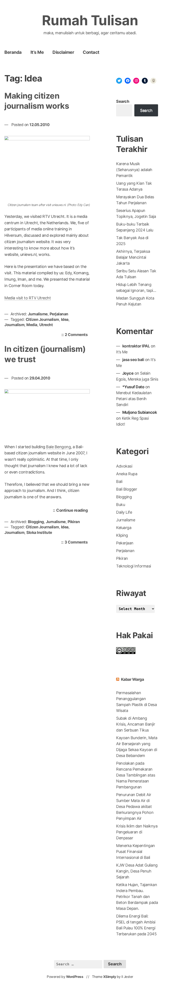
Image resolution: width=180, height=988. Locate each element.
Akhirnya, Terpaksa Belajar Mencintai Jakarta (133, 257)
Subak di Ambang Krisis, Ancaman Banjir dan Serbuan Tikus (135, 724)
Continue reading (73, 511)
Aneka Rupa (126, 473)
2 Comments (77, 335)
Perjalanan (59, 314)
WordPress (74, 977)
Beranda (13, 52)
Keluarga (123, 527)
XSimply (109, 977)
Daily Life (124, 512)
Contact (91, 52)
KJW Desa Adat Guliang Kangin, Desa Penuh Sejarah (137, 871)
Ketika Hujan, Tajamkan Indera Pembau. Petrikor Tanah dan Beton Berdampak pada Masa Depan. (137, 896)
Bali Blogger (126, 489)
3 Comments (77, 542)
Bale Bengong (58, 446)
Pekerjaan (124, 543)
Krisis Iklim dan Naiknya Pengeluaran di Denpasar (136, 832)
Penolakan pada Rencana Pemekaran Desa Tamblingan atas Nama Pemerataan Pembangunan (135, 775)
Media (31, 324)
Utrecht (46, 324)
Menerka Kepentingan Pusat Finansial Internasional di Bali (135, 851)
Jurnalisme (38, 314)
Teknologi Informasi (133, 566)
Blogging (36, 521)
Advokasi (124, 466)
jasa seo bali (133, 359)
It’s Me (37, 52)
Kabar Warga (132, 679)
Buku (120, 504)
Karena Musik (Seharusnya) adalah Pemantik (134, 169)
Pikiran (74, 521)
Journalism (14, 324)
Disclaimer (63, 52)
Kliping (122, 535)
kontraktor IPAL (136, 346)
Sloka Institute (39, 532)
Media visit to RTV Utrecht (27, 298)
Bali (119, 481)
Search (122, 101)
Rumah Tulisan (90, 20)
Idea (64, 319)
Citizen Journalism (42, 319)
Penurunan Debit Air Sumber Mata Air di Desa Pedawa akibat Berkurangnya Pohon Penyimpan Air (134, 806)
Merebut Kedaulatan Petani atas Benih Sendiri (133, 398)
